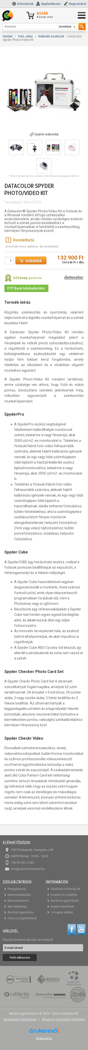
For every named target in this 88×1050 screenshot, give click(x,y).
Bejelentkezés (51, 4)
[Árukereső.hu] (44, 1032)
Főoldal (7, 36)
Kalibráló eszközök (51, 36)
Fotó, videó (25, 36)
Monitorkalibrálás (19, 895)
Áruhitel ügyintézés (21, 912)
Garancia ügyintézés (65, 900)
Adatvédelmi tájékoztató (20, 1019)
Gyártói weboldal (46, 134)
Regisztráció (77, 4)
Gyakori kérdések (62, 906)
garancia (27, 278)
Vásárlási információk (65, 889)
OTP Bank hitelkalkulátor (26, 288)
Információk (24, 4)
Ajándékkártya (17, 906)
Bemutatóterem (18, 900)
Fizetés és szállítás (64, 895)
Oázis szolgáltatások (22, 918)
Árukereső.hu (44, 1038)
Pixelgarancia (17, 889)
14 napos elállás (62, 912)
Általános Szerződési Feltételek (63, 1019)
